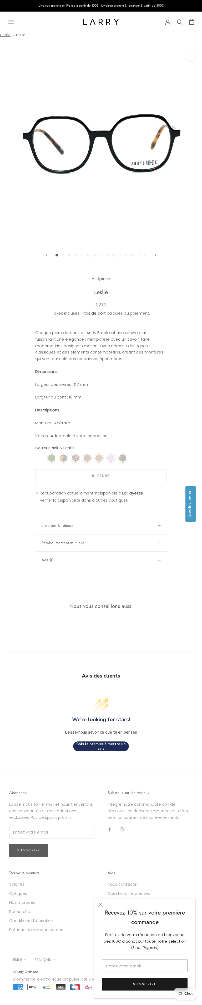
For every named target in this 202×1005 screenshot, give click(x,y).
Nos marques (22, 902)
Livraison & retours (57, 525)
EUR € (17, 959)
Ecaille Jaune (122, 458)
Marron (87, 458)
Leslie (21, 35)
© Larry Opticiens (25, 971)
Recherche (19, 911)
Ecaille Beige (75, 458)
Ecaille (63, 458)
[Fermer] (100, 904)
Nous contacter (123, 884)
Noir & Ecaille (39, 458)
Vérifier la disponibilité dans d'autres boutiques (84, 500)
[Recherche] (180, 21)
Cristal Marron (99, 458)
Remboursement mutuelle (63, 543)
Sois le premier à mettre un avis (101, 746)
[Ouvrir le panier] (191, 22)
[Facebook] (110, 829)
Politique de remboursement (37, 929)
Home (5, 35)
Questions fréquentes (129, 893)
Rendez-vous (190, 504)
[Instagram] (122, 829)
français (43, 959)
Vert (51, 458)
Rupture (101, 475)
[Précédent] (46, 255)
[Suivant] (155, 255)
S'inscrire (145, 984)
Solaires (16, 884)
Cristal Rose (110, 458)
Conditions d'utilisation (31, 920)
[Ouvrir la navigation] (11, 21)
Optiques (18, 893)
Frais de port (94, 313)
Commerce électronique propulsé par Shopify (58, 979)
